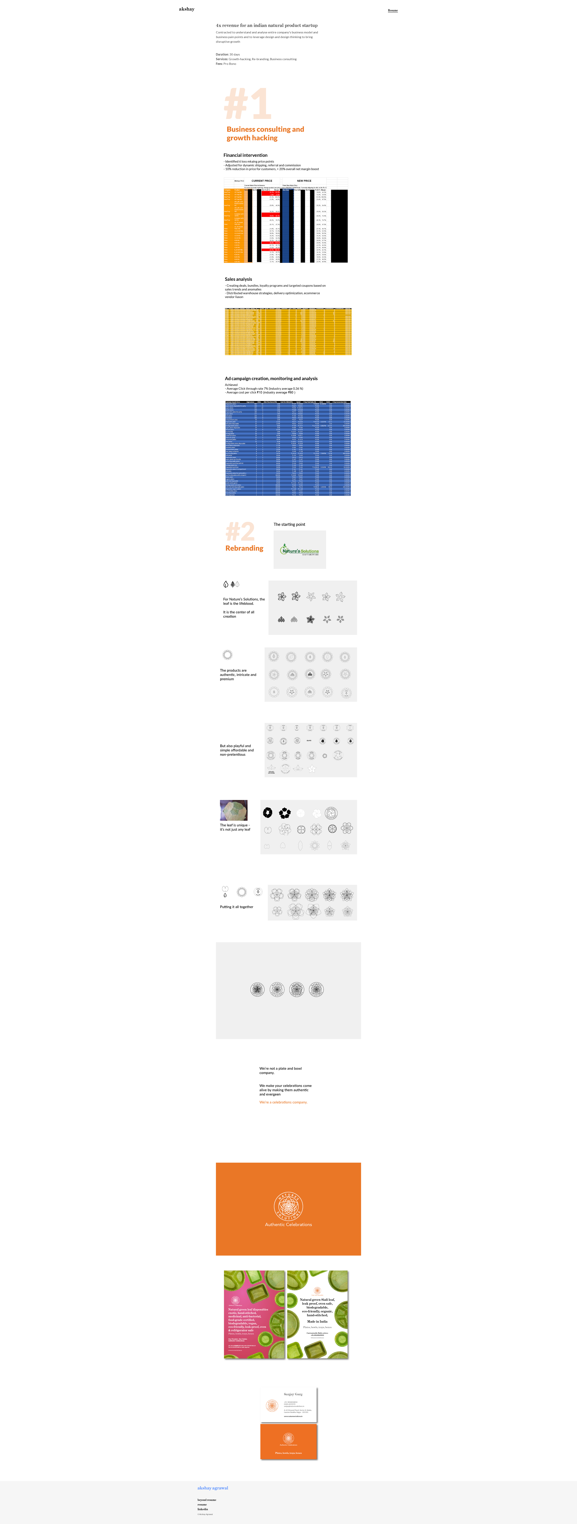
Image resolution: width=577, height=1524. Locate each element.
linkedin (203, 1509)
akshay (186, 9)
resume (202, 1504)
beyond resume (207, 1500)
